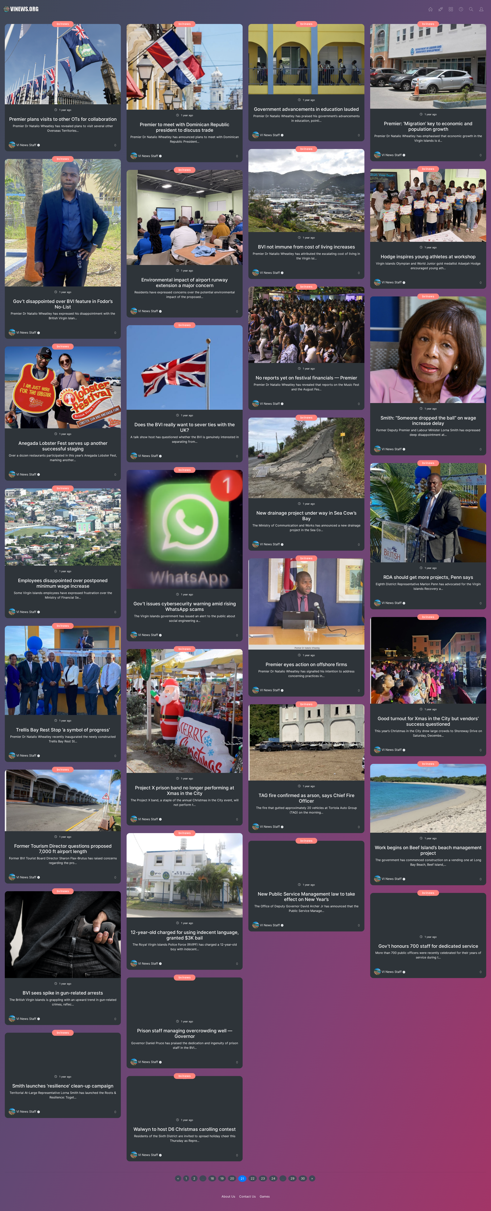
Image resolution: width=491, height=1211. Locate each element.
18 (212, 1178)
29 (292, 1178)
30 (303, 1178)
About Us (228, 1196)
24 (273, 1178)
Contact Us (247, 1196)
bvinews (63, 24)
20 (232, 1178)
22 (253, 1178)
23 (263, 1178)
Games (265, 1196)
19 (222, 1178)
